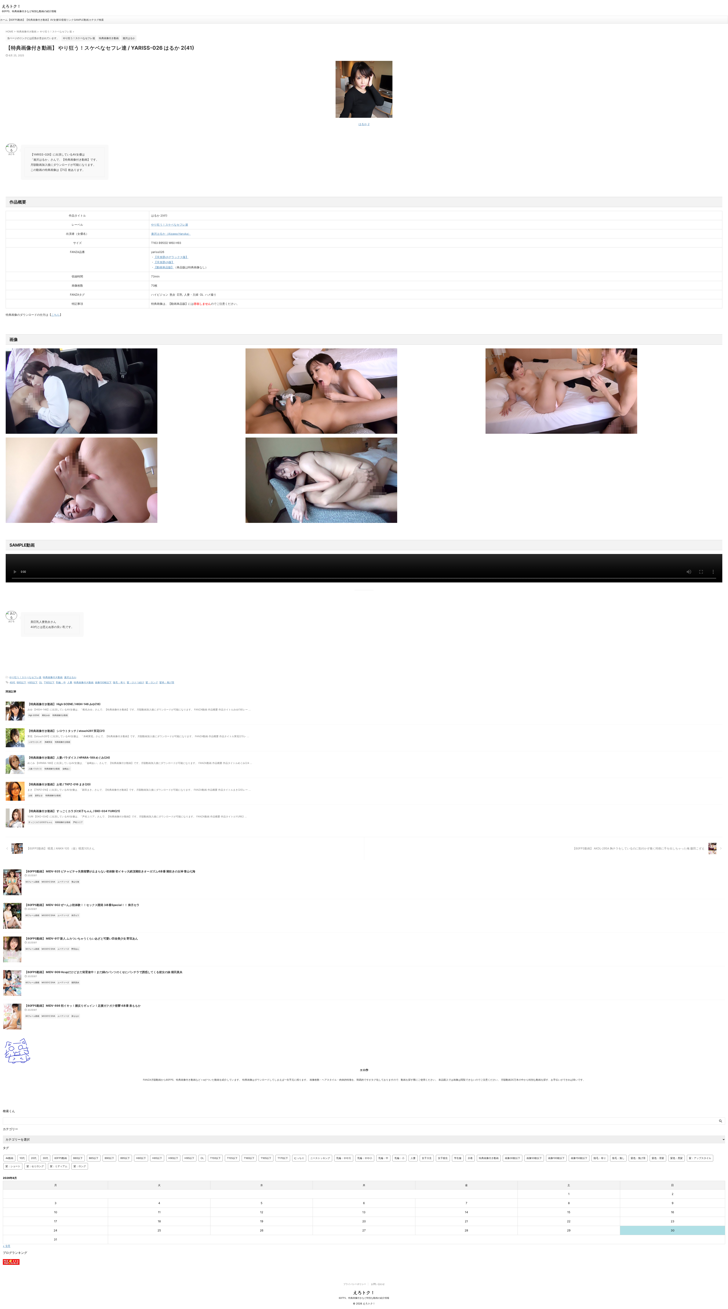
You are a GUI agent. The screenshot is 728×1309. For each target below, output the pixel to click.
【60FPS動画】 (16, 19)
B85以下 (93, 1158)
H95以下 (33, 682)
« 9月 (6, 1246)
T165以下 (49, 682)
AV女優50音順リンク (62, 19)
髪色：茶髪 (658, 1158)
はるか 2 (364, 124)
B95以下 (21, 682)
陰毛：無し (618, 1158)
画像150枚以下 (579, 1158)
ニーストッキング (320, 1158)
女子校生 (443, 1158)
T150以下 (215, 1158)
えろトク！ (11, 6)
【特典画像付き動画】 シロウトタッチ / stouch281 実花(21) (66, 731)
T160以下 (249, 1158)
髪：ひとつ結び (135, 682)
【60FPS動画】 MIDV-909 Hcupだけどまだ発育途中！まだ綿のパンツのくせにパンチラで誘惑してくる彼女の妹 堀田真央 (103, 972)
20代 (33, 1158)
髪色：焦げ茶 (166, 682)
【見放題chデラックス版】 (171, 257)
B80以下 (78, 1158)
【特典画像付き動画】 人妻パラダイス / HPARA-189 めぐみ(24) (68, 757)
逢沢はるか (70, 677)
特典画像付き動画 (53, 677)
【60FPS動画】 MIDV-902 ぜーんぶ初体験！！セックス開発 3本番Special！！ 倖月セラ (82, 905)
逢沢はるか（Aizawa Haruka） (171, 234)
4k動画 (9, 1158)
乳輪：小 (399, 1158)
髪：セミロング (35, 1166)
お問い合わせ (378, 1284)
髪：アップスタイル (700, 1158)
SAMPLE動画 (81, 19)
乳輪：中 (61, 682)
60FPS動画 (60, 1158)
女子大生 (427, 1158)
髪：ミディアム (58, 1166)
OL (40, 682)
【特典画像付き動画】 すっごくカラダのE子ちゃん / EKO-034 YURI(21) (73, 811)
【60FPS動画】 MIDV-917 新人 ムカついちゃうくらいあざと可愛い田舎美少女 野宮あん (81, 938)
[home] (148, 1090)
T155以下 (232, 1158)
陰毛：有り (119, 682)
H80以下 (141, 1158)
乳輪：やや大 (343, 1158)
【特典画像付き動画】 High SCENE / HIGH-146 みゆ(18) (63, 704)
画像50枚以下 (534, 1158)
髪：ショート (12, 1166)
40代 (12, 682)
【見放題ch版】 (164, 262)
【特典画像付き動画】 (37, 19)
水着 (470, 1158)
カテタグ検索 (96, 19)
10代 (22, 1158)
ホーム (4, 19)
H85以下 (157, 1158)
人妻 (69, 682)
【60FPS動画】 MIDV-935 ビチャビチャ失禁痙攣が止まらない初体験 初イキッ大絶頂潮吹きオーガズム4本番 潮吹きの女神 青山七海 (110, 871)
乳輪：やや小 (364, 1158)
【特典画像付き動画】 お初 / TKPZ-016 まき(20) (59, 784)
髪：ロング (152, 682)
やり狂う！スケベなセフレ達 (169, 224)
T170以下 (283, 1158)
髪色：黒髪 (676, 1158)
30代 (45, 1158)
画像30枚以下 (512, 1158)
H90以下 (173, 1158)
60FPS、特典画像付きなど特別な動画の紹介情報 (364, 1297)
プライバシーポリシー (354, 1284)
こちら (55, 315)
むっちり (299, 1158)
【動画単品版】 (164, 267)
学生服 (457, 1158)
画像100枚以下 (103, 682)
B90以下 (109, 1158)
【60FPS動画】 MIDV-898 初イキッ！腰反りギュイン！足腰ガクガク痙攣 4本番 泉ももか (83, 1005)
